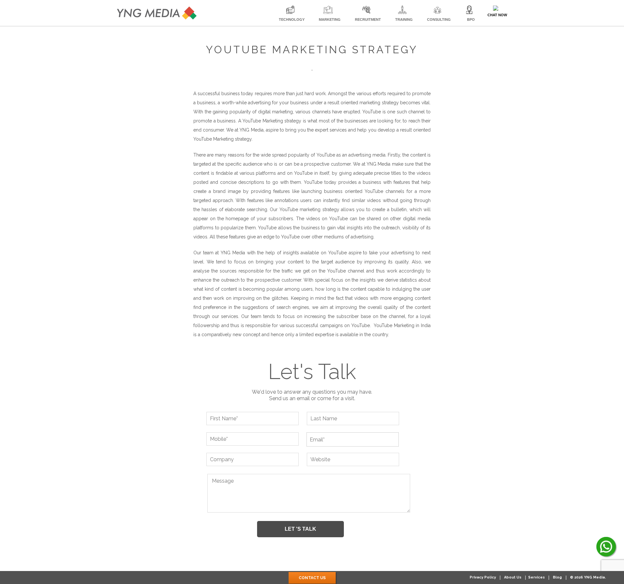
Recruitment (368, 19)
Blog (557, 577)
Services (536, 577)
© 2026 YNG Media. (588, 577)
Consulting (439, 19)
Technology (292, 19)
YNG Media (378, 164)
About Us (512, 577)
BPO (471, 19)
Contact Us (312, 578)
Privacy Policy (483, 577)
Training (404, 19)
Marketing (330, 19)
